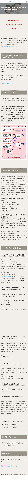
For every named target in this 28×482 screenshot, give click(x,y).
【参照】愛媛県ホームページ (8, 83)
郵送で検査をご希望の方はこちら (9, 46)
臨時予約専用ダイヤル (6, 276)
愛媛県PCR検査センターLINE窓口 (9, 466)
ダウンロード (6, 356)
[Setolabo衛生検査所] (14, 1)
